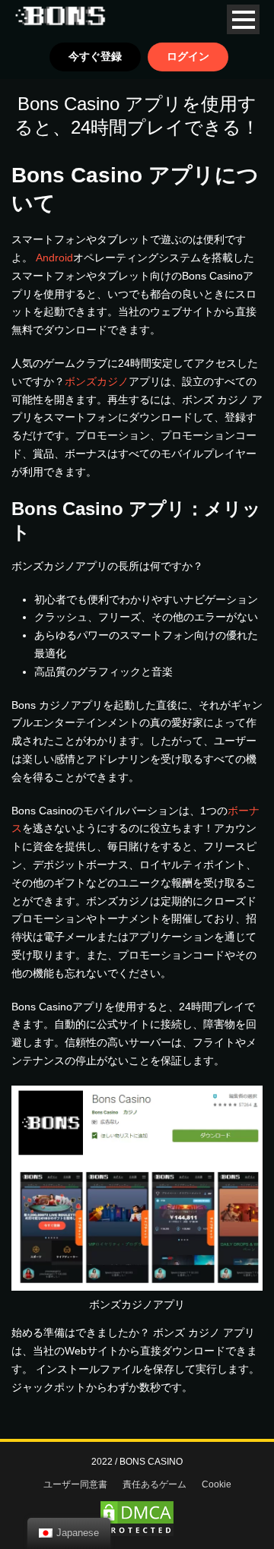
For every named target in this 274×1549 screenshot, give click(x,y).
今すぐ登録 (95, 56)
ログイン (188, 56)
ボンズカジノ (97, 381)
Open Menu (243, 19)
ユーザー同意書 (75, 1484)
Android (54, 257)
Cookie (216, 1484)
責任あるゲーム (154, 1484)
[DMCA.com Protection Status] (137, 1519)
